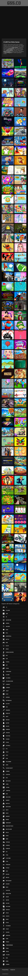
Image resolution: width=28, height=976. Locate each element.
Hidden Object (9, 768)
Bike (7, 642)
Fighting (8, 735)
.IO (6, 607)
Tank (7, 938)
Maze (7, 813)
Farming (8, 729)
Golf (7, 755)
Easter (7, 723)
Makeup (8, 800)
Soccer (7, 903)
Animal (7, 623)
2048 (7, 613)
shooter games (15, 47)
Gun (7, 758)
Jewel (7, 784)
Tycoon (7, 954)
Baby (7, 629)
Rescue (7, 877)
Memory (8, 816)
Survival (8, 935)
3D (6, 616)
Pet (6, 851)
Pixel (7, 854)
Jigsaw (7, 787)
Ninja (7, 832)
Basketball (8, 636)
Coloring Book (9, 681)
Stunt (7, 929)
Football (8, 745)
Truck (7, 951)
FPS (6, 748)
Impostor (8, 780)
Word (7, 961)
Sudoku (7, 932)
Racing (7, 874)
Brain (7, 649)
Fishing (7, 739)
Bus (7, 655)
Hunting (8, 774)
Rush (7, 887)
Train (7, 948)
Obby (7, 838)
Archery (8, 626)
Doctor (7, 703)
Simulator (8, 893)
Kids (7, 793)
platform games (6, 51)
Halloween (8, 761)
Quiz (7, 871)
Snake (7, 896)
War (7, 957)
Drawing (8, 710)
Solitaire (8, 906)
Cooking (8, 687)
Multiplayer (9, 829)
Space (7, 912)
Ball (7, 632)
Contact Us (12, 969)
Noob (7, 835)
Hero (7, 764)
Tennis (7, 941)
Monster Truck (9, 826)
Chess (7, 668)
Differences (8, 700)
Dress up (8, 713)
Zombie (7, 964)
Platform (8, 858)
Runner (7, 883)
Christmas (8, 671)
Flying (7, 742)
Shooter (8, 890)
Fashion (8, 732)
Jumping (8, 790)
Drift (7, 716)
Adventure (8, 620)
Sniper (7, 900)
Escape (7, 726)
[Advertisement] (14, 22)
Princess (8, 864)
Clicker (7, 674)
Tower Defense (9, 945)
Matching (8, 806)
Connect (8, 684)
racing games (11, 48)
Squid (7, 919)
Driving (8, 719)
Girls (7, 751)
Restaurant (8, 880)
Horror (7, 771)
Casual (7, 661)
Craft (7, 690)
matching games (9, 50)
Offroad (8, 842)
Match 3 (8, 803)
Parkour (8, 848)
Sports (7, 916)
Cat (7, 665)
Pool (7, 861)
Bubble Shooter (9, 652)
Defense (8, 697)
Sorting (8, 909)
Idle (7, 777)
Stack (7, 922)
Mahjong (8, 797)
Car (7, 658)
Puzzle (7, 867)
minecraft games (8, 52)
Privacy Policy (5, 969)
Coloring (8, 677)
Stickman (8, 925)
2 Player (8, 610)
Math (7, 809)
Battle (7, 639)
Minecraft (8, 822)
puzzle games (10, 49)
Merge (7, 819)
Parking (8, 845)
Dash (7, 694)
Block (7, 645)
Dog (7, 706)
